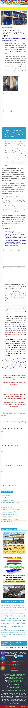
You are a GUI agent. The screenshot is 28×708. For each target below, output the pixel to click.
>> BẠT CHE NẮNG (7, 27)
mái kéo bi (8, 630)
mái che (14, 623)
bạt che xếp (9, 607)
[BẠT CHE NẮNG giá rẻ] (14, 471)
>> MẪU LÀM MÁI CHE (6, 516)
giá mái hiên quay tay (22, 610)
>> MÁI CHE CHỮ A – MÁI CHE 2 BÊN (10, 502)
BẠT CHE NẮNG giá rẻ (9, 485)
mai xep (18, 620)
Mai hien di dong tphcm (10, 620)
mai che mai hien (17, 615)
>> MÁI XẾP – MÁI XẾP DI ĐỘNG (9, 514)
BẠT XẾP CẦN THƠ (19, 605)
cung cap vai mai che (10, 609)
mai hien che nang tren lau (16, 616)
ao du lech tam (4, 605)
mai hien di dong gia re (12, 618)
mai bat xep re (5, 615)
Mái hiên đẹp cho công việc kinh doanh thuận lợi (13, 414)
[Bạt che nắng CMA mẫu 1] (14, 432)
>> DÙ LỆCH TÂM (5, 497)
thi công (16, 634)
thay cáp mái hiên (10, 632)
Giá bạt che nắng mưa (14, 610)
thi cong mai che (16, 632)
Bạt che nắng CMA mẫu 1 (10, 446)
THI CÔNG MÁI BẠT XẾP (9, 634)
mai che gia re (10, 615)
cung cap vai (3, 609)
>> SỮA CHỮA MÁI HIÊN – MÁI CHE (10, 524)
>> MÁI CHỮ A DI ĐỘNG (7, 507)
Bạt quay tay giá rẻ (23, 607)
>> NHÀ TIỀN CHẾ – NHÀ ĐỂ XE (9, 521)
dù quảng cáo (22, 609)
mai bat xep (13, 613)
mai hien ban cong (7, 616)
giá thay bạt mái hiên (5, 613)
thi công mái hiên (22, 634)
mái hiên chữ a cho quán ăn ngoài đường (13, 423)
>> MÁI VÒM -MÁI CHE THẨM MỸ (9, 512)
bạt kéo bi (13, 607)
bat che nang (11, 605)
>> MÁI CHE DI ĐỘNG (6, 505)
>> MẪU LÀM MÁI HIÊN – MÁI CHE (9, 519)
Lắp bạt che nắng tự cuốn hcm (12, 466)
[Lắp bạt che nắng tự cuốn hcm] (14, 451)
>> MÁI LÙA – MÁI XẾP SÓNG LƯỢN (10, 509)
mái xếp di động (21, 630)
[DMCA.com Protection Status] (9, 655)
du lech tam (17, 609)
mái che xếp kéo (9, 626)
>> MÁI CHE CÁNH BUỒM (7, 500)
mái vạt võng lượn (13, 630)
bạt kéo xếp (17, 607)
